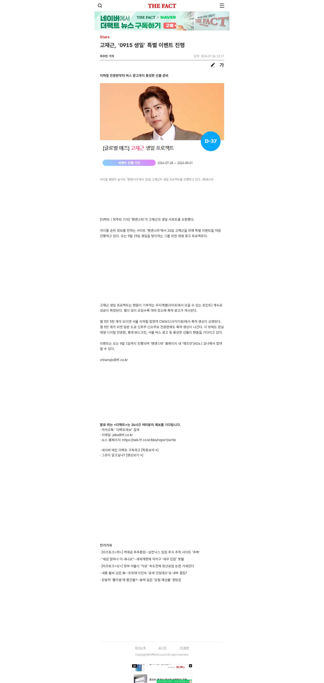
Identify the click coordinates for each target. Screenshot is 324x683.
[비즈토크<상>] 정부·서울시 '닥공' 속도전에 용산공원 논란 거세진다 (148, 566)
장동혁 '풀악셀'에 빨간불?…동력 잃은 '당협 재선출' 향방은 (141, 580)
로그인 (162, 648)
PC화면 (184, 648)
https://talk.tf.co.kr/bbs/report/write (149, 440)
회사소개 (140, 648)
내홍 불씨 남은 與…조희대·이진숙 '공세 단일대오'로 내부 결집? (144, 573)
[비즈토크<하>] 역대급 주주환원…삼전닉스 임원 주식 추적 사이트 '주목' (151, 552)
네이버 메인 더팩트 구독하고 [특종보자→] (130, 450)
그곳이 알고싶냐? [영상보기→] (122, 455)
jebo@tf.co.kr (122, 435)
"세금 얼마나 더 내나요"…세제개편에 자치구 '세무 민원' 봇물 (143, 559)
